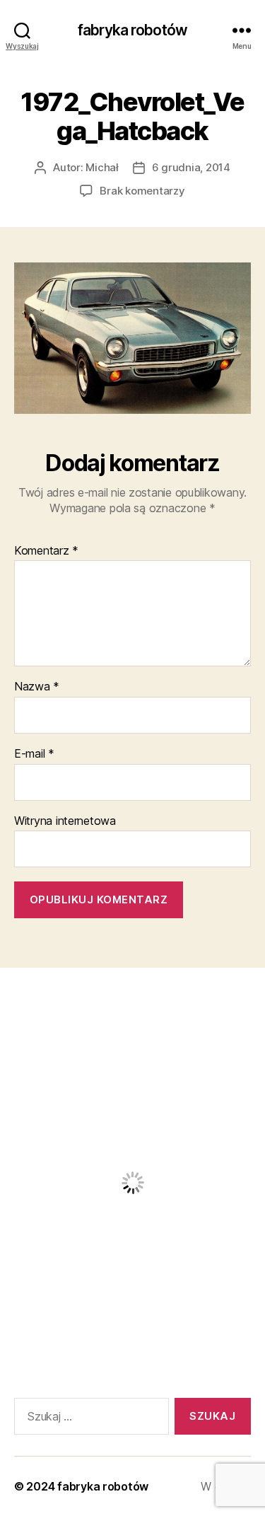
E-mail (34, 754)
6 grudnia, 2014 (191, 167)
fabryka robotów (132, 30)
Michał (102, 167)
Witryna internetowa (65, 821)
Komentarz (46, 551)
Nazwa (36, 687)
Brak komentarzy (142, 190)
